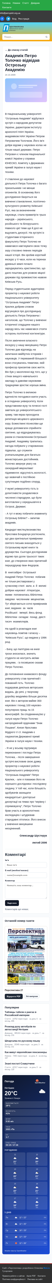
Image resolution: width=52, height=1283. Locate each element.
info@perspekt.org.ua (10, 13)
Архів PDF (31, 1276)
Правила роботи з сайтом (13, 1276)
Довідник (35, 3)
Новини (16, 3)
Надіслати (12, 903)
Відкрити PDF (14, 996)
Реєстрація (23, 19)
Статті (25, 3)
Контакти (6, 7)
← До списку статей (16, 50)
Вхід (14, 19)
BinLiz (46, 1268)
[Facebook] (2, 18)
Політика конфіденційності (13, 1279)
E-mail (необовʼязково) (16, 870)
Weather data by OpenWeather (15, 1251)
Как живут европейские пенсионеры (26, 1052)
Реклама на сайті (34, 1279)
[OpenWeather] (40, 1081)
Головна (6, 3)
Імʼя (7, 860)
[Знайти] (46, 37)
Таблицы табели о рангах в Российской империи (20, 1013)
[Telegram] (8, 18)
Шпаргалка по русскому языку (22, 1041)
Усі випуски (32, 996)
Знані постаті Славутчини (20, 1063)
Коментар (10, 880)
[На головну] (13, 28)
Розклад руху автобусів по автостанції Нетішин (20, 1028)
